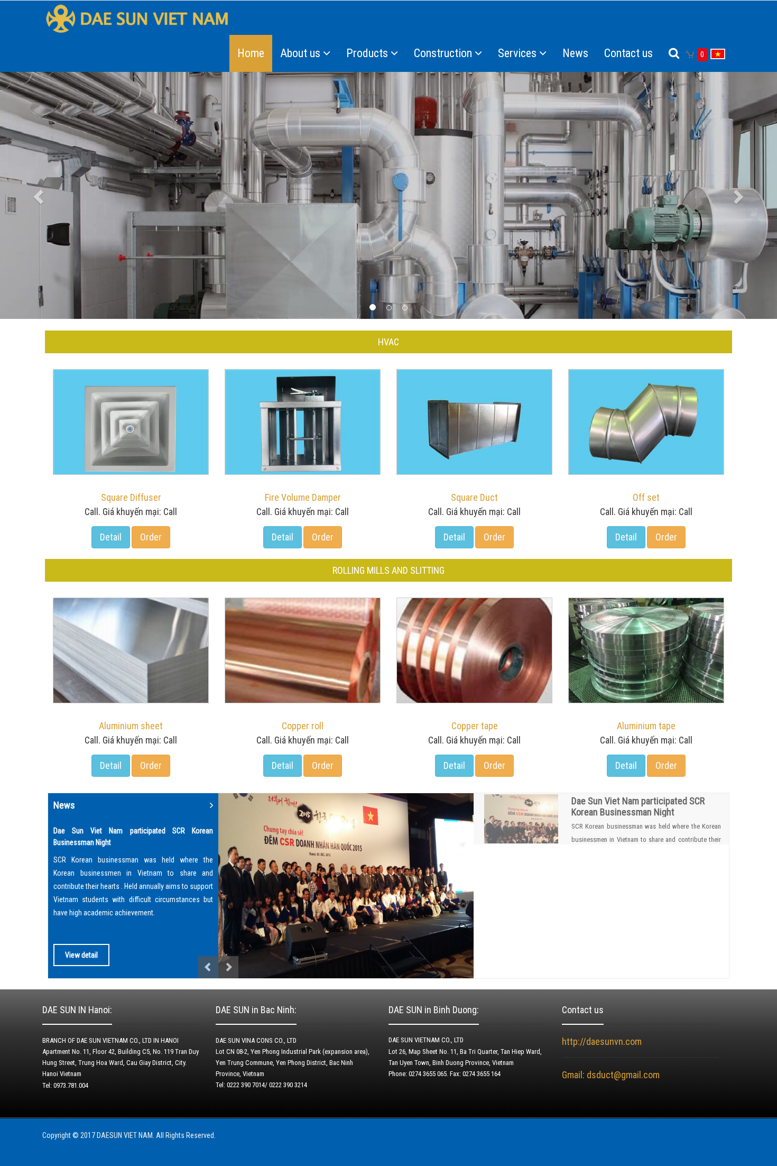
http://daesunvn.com (602, 1041)
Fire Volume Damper (303, 497)
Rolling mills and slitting (388, 570)
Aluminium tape (646, 725)
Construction (443, 53)
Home (250, 53)
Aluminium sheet (131, 725)
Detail (111, 537)
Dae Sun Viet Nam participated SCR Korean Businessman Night (638, 806)
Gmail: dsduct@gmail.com (612, 1074)
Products (367, 53)
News (575, 53)
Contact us (628, 53)
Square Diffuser (131, 497)
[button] (58, 196)
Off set (646, 497)
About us (300, 53)
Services (517, 53)
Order (151, 537)
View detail (81, 955)
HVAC (388, 341)
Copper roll (302, 725)
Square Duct (474, 497)
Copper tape (474, 725)
